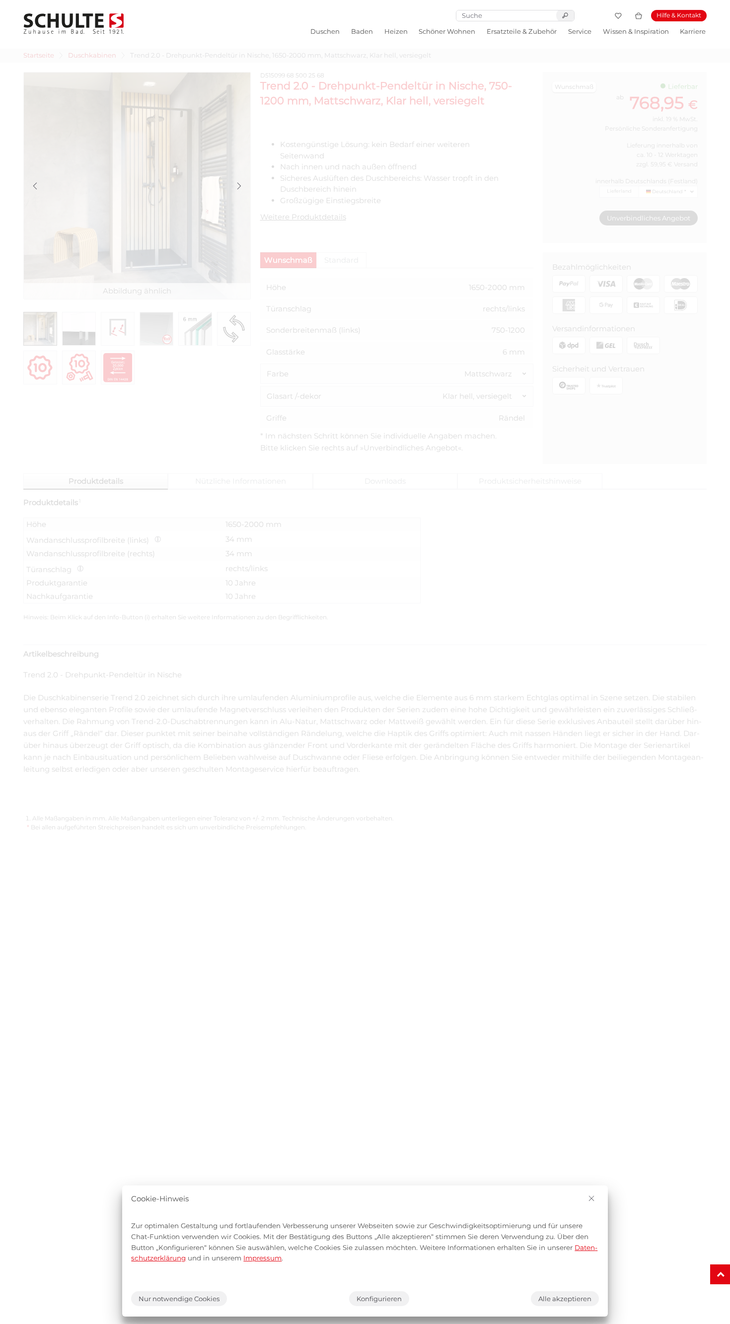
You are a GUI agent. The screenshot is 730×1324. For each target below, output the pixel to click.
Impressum (262, 1258)
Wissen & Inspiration (636, 31)
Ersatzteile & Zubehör (522, 31)
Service (579, 31)
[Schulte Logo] (73, 23)
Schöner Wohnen (447, 31)
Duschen (325, 31)
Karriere (693, 31)
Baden (362, 31)
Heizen (396, 31)
